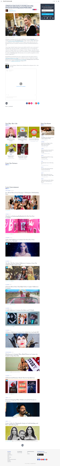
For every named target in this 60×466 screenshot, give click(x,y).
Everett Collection (13, 304)
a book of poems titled (16, 40)
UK (27, 452)
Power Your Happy (19, 452)
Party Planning (8, 190)
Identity (7, 397)
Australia (28, 453)
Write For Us (9, 452)
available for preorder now (15, 60)
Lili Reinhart (10, 106)
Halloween (7, 284)
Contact (9, 458)
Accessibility (9, 453)
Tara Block (8, 304)
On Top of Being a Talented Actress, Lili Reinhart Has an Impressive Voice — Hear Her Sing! (24, 66)
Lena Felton (8, 210)
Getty (14, 326)
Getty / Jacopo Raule (11, 37)
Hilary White (8, 348)
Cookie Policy (9, 461)
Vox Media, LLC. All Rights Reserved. (31, 463)
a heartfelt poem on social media (20, 59)
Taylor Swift (8, 237)
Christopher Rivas (9, 417)
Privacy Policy (9, 457)
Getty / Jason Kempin (14, 257)
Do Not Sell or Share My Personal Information (12, 460)
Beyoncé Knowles (8, 352)
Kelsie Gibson (8, 257)
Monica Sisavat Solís (12, 10)
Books (6, 106)
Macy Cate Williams (9, 326)
